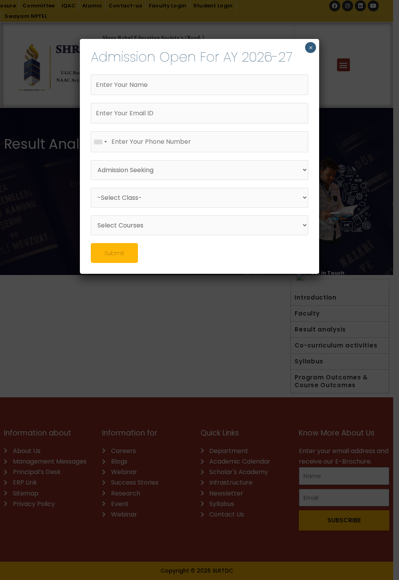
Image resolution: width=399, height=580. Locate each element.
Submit (114, 253)
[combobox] (100, 142)
